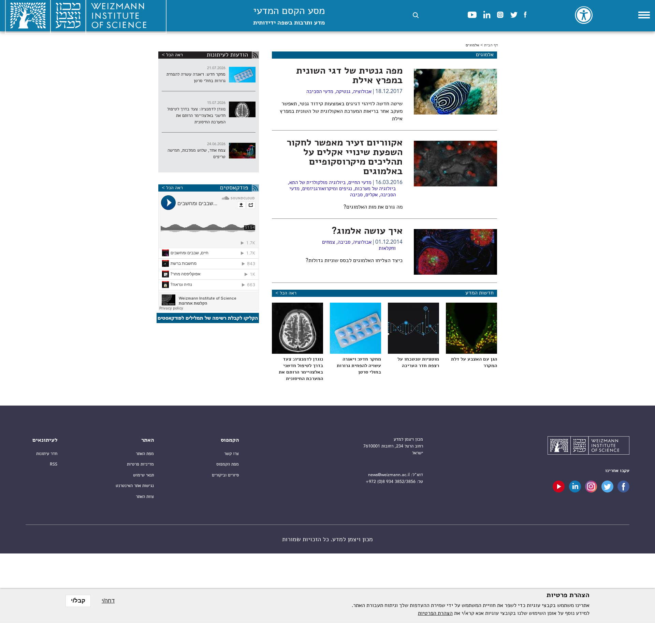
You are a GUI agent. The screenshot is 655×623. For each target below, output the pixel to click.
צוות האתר (145, 497)
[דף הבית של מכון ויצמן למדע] (588, 446)
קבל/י (78, 600)
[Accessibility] (584, 15)
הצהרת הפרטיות (435, 613)
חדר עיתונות (46, 454)
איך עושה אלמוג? (367, 231)
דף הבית (491, 45)
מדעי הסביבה (319, 91)
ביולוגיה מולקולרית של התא (317, 182)
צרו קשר (231, 454)
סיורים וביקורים (225, 475)
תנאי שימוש (143, 475)
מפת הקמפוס (227, 464)
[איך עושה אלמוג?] (455, 252)
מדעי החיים (360, 182)
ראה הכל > (285, 293)
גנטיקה (343, 91)
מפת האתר (145, 454)
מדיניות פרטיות (140, 464)
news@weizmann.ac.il (389, 475)
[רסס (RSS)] (255, 55)
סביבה (356, 195)
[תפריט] (644, 15)
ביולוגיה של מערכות (375, 189)
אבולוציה (362, 91)
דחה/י (108, 601)
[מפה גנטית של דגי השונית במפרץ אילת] (455, 92)
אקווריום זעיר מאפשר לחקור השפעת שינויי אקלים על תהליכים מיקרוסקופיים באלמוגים (345, 157)
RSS (53, 464)
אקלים (371, 195)
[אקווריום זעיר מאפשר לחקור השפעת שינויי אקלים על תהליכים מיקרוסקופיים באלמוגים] (455, 163)
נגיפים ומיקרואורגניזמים (327, 189)
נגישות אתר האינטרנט (135, 486)
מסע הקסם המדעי (289, 16)
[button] (415, 15)
